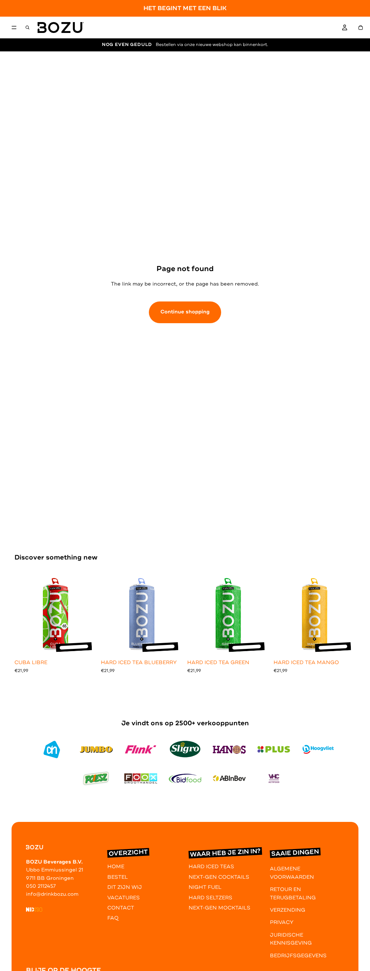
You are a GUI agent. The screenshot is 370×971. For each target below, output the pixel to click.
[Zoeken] (27, 27)
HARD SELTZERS (210, 897)
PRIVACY (281, 922)
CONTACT (120, 907)
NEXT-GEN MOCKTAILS (219, 907)
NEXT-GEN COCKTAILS (219, 877)
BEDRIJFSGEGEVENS (298, 955)
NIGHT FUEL (205, 887)
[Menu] (14, 28)
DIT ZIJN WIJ (124, 887)
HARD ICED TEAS (211, 866)
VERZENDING (287, 910)
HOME (115, 866)
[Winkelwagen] (360, 27)
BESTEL (117, 877)
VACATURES (123, 897)
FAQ (113, 918)
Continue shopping (185, 311)
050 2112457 (41, 886)
